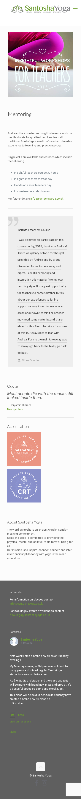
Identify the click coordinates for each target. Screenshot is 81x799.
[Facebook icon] (36, 783)
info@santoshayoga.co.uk (47, 198)
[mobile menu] (75, 8)
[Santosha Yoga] (40, 8)
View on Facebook (20, 721)
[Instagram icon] (44, 783)
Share (13, 732)
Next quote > (15, 409)
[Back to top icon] (40, 766)
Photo (20, 714)
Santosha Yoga (31, 639)
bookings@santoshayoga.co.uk (30, 615)
